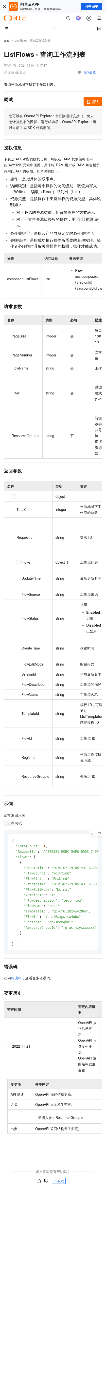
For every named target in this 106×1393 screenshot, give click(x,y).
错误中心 (18, 977)
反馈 (61, 1181)
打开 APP (91, 6)
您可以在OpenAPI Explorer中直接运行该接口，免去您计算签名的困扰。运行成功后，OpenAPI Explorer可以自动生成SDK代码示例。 (52, 121)
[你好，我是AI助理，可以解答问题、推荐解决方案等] (78, 18)
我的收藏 (90, 72)
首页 (7, 40)
